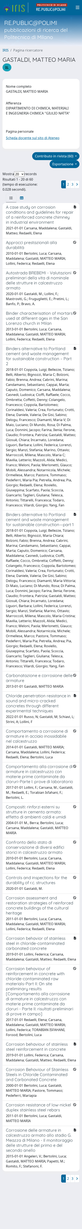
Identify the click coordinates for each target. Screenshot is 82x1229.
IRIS (6, 50)
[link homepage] (15, 8)
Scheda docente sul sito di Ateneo (33, 138)
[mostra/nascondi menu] (77, 7)
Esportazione (63, 164)
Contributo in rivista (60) (54, 156)
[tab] (11, 198)
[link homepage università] (52, 8)
